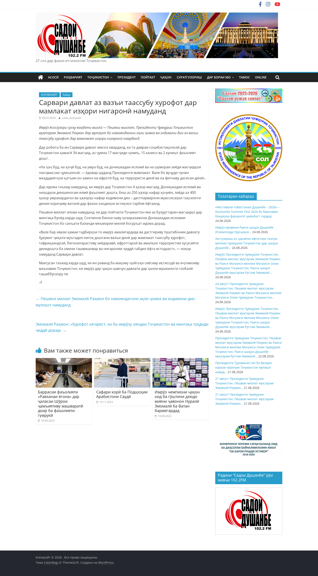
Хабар (66, 95)
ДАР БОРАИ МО (219, 77)
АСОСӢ (53, 77)
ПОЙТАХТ (148, 77)
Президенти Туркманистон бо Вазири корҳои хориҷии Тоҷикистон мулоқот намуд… (243, 367)
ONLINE (261, 77)
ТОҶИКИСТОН (98, 77)
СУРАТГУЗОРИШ (189, 77)
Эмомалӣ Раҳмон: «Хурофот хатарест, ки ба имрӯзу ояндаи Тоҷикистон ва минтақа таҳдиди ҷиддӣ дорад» (122, 327)
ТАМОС (244, 77)
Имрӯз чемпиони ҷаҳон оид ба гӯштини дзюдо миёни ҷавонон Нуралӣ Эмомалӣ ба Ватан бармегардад (177, 401)
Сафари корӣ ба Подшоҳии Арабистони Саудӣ (122, 394)
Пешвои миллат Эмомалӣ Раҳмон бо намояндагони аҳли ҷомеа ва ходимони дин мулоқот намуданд (115, 301)
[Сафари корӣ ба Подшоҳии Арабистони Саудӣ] (122, 360)
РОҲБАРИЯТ (73, 77)
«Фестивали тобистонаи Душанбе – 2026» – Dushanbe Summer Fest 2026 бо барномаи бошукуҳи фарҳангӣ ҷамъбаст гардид (247, 211)
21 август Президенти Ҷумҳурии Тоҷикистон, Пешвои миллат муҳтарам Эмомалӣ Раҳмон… (244, 383)
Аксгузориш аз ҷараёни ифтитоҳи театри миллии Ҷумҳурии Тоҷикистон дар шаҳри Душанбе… (246, 243)
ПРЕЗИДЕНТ (126, 77)
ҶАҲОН (166, 77)
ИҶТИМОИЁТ (49, 95)
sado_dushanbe (71, 118)
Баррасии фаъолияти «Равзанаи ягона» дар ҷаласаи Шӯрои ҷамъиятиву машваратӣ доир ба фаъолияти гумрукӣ (60, 403)
